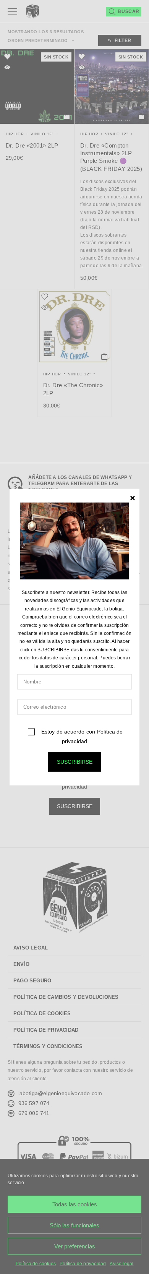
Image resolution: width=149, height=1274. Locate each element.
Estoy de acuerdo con (81, 736)
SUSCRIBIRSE (74, 762)
